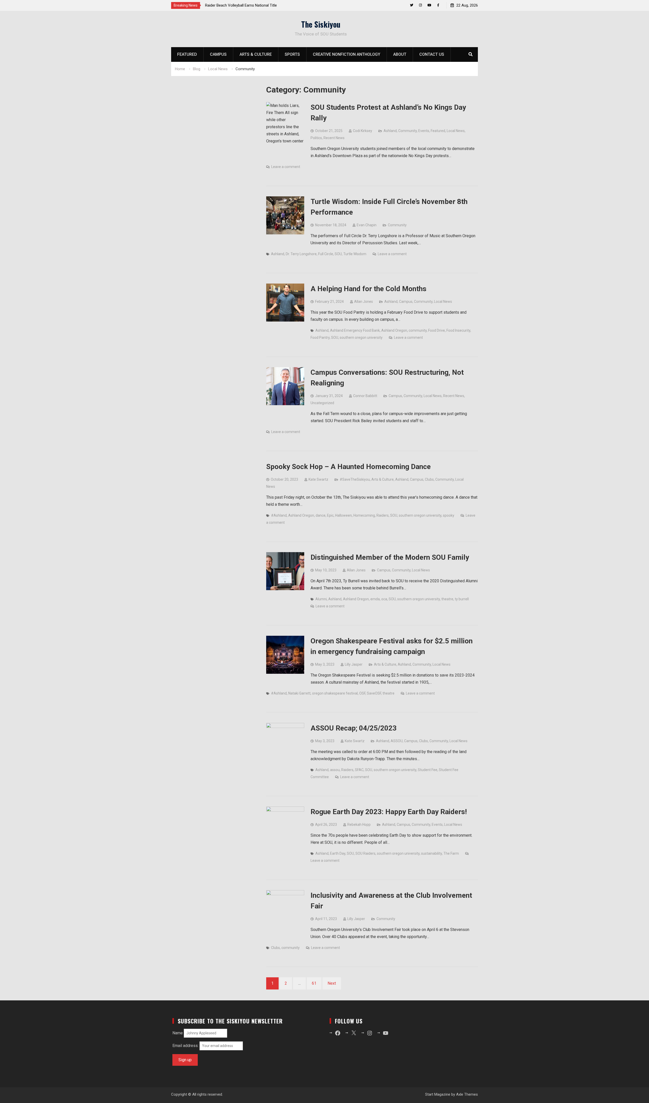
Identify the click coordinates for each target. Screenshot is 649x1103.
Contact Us (431, 54)
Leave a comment (285, 167)
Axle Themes (467, 1094)
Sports (292, 54)
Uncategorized (322, 403)
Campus (218, 54)
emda (375, 599)
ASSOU (397, 741)
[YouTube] (429, 5)
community (418, 330)
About (399, 54)
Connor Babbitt (365, 396)
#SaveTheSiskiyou (355, 479)
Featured (187, 54)
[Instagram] (420, 5)
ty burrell (462, 599)
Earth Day (337, 853)
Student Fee (427, 770)
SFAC (359, 770)
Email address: (186, 1045)
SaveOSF (374, 693)
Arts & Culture (256, 54)
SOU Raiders (365, 853)
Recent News (334, 138)
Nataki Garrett (299, 693)
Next (332, 983)
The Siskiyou (320, 24)
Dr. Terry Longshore (301, 254)
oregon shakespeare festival (335, 693)
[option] (251, 5)
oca (384, 599)
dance (321, 515)
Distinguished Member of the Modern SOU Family (390, 557)
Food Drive (436, 330)
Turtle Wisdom (354, 254)
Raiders (382, 515)
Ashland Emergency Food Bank (355, 330)
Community (407, 131)
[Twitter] (411, 5)
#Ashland (279, 515)
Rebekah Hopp (359, 824)
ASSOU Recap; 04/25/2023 (353, 728)
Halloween (343, 515)
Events (423, 131)
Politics (316, 138)
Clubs (429, 479)
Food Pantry (320, 337)
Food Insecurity (458, 330)
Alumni (321, 599)
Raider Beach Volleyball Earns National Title (241, 5)
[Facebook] (438, 5)
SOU (338, 254)
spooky (448, 515)
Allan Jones (363, 302)
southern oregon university (361, 337)
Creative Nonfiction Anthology (346, 54)
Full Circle (325, 254)
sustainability (431, 853)
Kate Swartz (318, 479)
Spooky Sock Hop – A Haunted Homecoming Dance (348, 466)
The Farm (451, 853)
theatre (447, 599)
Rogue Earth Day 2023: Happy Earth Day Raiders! (389, 812)
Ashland (390, 131)
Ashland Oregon (394, 330)
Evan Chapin (366, 225)
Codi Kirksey (362, 131)
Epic (330, 515)
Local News (456, 131)
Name (177, 1033)
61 (314, 983)
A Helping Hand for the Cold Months (368, 289)
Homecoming (364, 515)
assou (335, 770)
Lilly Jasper (354, 664)
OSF (362, 693)
